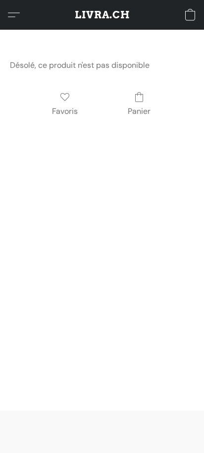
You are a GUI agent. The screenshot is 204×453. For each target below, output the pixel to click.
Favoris (65, 111)
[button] (102, 15)
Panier (139, 111)
